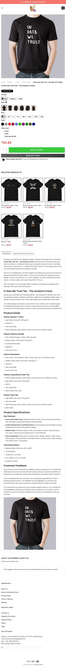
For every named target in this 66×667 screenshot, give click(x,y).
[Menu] (2, 8)
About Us (4, 589)
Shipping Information (8, 616)
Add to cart (36, 150)
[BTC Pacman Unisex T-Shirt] (11, 190)
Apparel (10, 82)
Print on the (5, 128)
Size (3, 112)
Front (7, 131)
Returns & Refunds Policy (9, 592)
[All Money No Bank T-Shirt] (55, 190)
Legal (3, 626)
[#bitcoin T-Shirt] (11, 226)
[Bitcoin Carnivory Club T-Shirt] (33, 190)
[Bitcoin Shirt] (33, 8)
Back (6, 134)
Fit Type (4, 94)
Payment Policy (6, 620)
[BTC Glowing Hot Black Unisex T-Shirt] (33, 226)
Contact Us (5, 613)
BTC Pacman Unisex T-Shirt (9, 205)
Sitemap (4, 602)
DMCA (3, 623)
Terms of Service (7, 599)
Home (3, 82)
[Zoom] (3, 76)
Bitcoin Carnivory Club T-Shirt (32, 205)
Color (3, 120)
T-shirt (17, 82)
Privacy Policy (6, 596)
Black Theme (26, 82)
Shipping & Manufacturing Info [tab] (23, 253)
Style (4, 102)
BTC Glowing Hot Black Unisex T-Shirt (32, 242)
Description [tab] (6, 253)
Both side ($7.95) (10, 136)
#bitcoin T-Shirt (6, 241)
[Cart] (63, 8)
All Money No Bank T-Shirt (53, 205)
